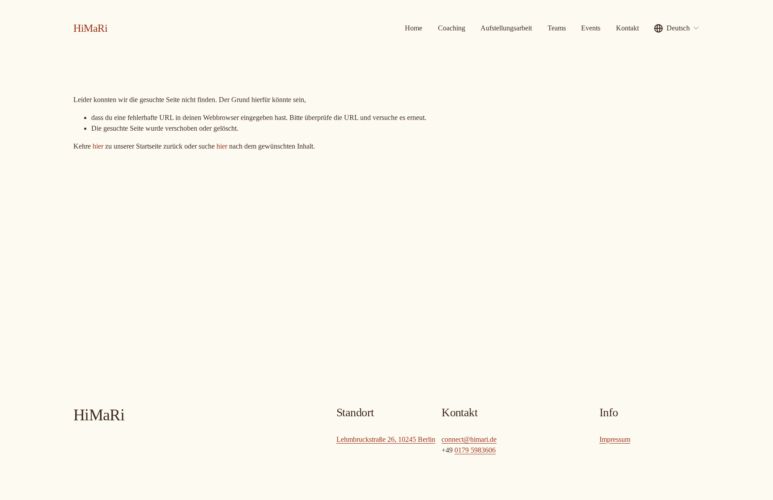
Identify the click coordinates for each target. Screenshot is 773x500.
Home (413, 28)
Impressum (614, 439)
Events (590, 28)
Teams (557, 28)
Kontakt (627, 28)
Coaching (451, 28)
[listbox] (677, 28)
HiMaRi (90, 28)
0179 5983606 (475, 450)
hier (98, 146)
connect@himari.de (469, 439)
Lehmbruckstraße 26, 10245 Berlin (385, 439)
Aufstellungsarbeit (506, 28)
